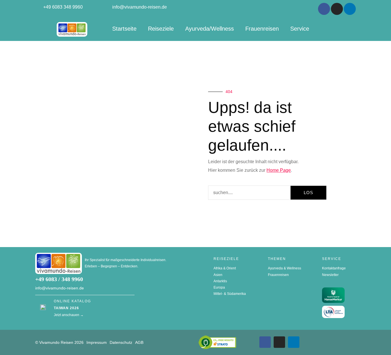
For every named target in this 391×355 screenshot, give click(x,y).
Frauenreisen (262, 28)
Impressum (96, 342)
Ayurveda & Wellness (284, 268)
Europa (219, 287)
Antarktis (220, 281)
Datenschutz (121, 342)
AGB (139, 342)
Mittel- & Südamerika (230, 294)
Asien (218, 275)
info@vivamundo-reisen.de (59, 288)
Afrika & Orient (225, 268)
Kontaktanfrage (334, 268)
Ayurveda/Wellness (209, 28)
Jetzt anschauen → (69, 315)
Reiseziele (161, 28)
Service (299, 28)
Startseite (124, 28)
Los (308, 192)
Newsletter (330, 275)
